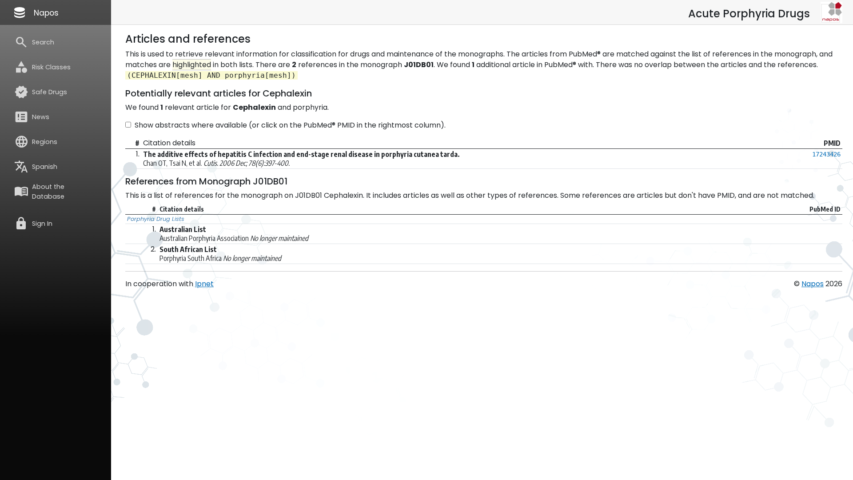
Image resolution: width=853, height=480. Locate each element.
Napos (35, 12)
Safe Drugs (40, 92)
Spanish (35, 166)
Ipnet (204, 284)
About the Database (39, 191)
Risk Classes (42, 67)
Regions (35, 141)
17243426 (826, 154)
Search (34, 42)
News (31, 116)
